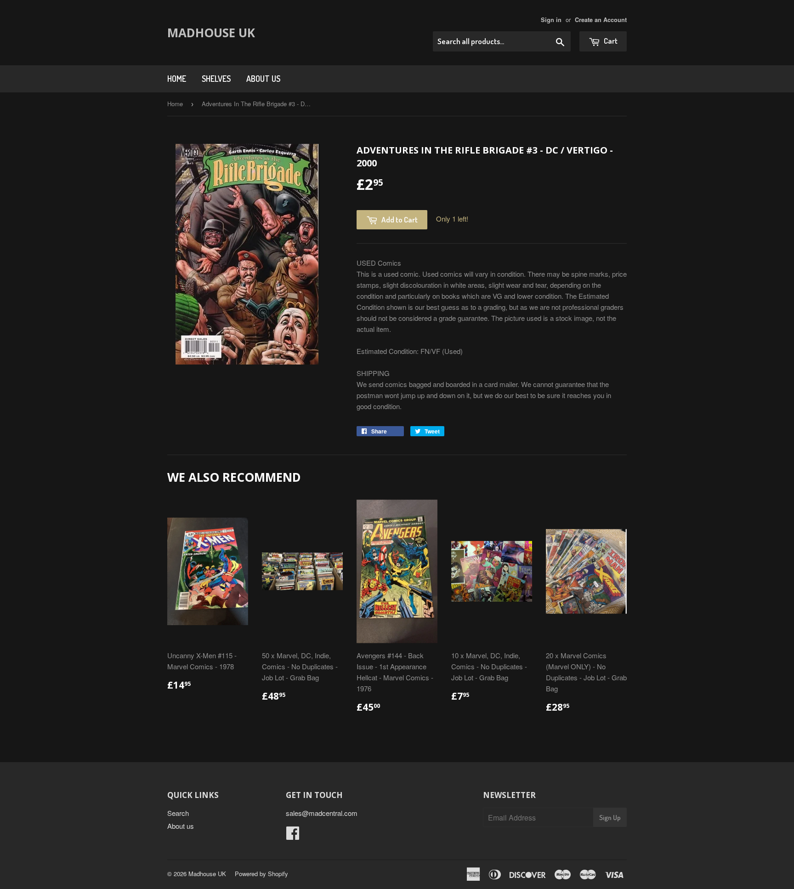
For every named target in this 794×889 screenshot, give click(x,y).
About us (263, 79)
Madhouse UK (211, 32)
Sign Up (610, 817)
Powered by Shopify (261, 873)
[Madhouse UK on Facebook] (293, 835)
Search (178, 813)
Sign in (551, 20)
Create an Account (601, 20)
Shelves (216, 79)
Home (176, 79)
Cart (610, 41)
